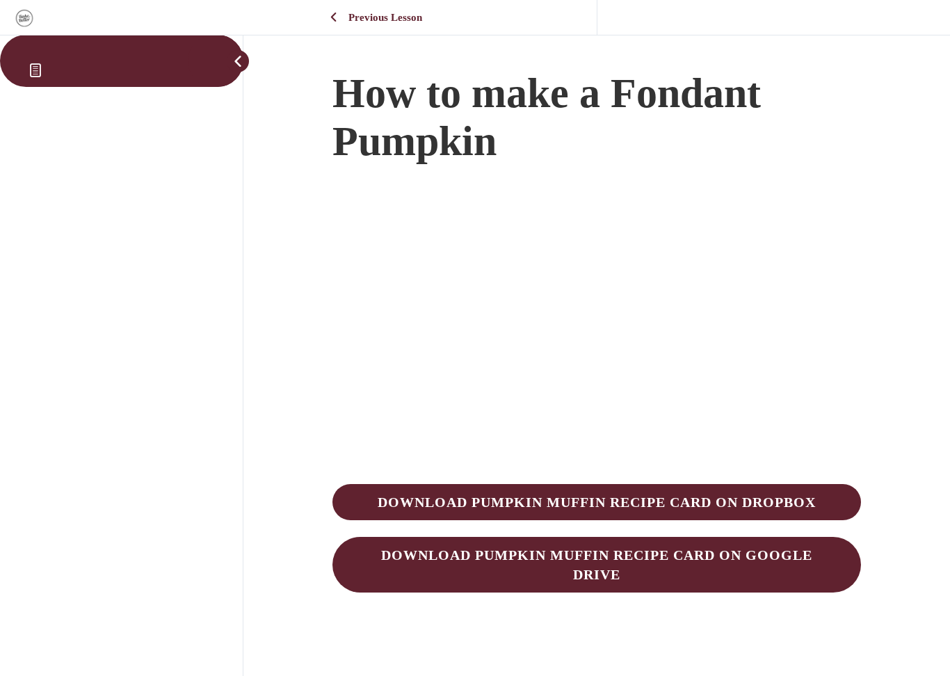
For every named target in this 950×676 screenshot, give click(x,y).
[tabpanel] (596, 389)
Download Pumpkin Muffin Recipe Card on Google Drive (596, 564)
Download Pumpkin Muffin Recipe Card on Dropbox (597, 502)
